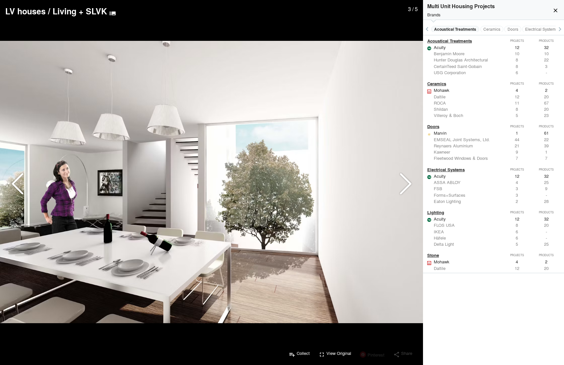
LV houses (25, 11)
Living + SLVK (80, 11)
